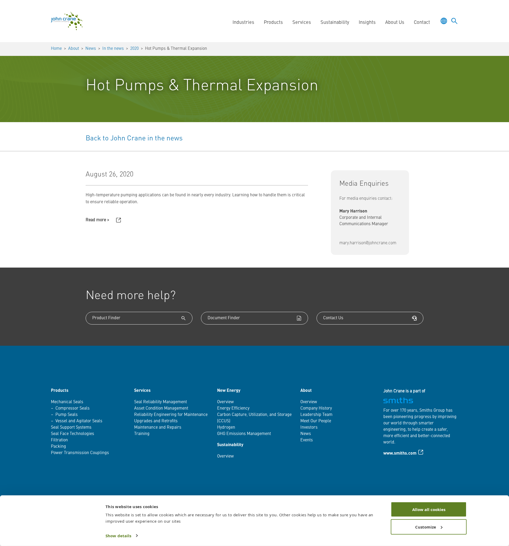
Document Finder (224, 318)
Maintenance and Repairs (157, 427)
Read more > (97, 220)
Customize (425, 526)
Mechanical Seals (67, 402)
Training (142, 434)
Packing (58, 447)
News (90, 49)
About (73, 49)
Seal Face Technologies (72, 434)
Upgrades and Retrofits (156, 421)
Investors (309, 427)
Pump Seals (66, 415)
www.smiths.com (399, 453)
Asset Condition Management (161, 408)
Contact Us (333, 318)
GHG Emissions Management (244, 434)
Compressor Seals (72, 408)
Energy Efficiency (233, 408)
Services (142, 391)
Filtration (59, 440)
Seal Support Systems (71, 427)
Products (59, 391)
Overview (225, 402)
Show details (118, 535)
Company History (316, 408)
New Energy (228, 391)
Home (56, 49)
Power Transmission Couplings (80, 453)
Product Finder (106, 318)
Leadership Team (316, 415)
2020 (134, 49)
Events (306, 440)
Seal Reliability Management (160, 402)
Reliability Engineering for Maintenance (171, 415)
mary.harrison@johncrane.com (367, 243)
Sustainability (230, 445)
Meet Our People (315, 421)
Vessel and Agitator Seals (78, 421)
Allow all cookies (428, 509)
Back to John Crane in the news (134, 138)
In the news (113, 49)
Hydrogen (226, 427)
